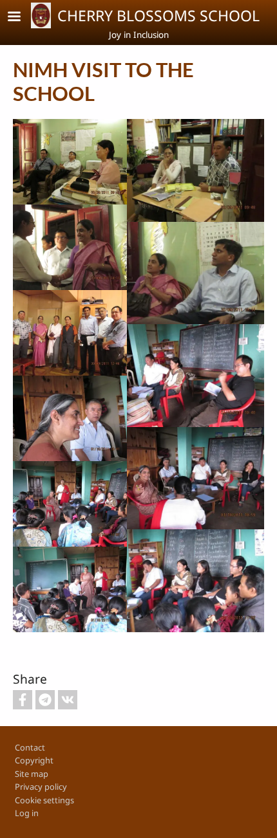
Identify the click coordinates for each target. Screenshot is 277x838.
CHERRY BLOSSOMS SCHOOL (158, 15)
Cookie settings (44, 800)
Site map (31, 773)
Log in (27, 813)
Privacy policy (41, 786)
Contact (30, 747)
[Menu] (22, 17)
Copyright (34, 760)
